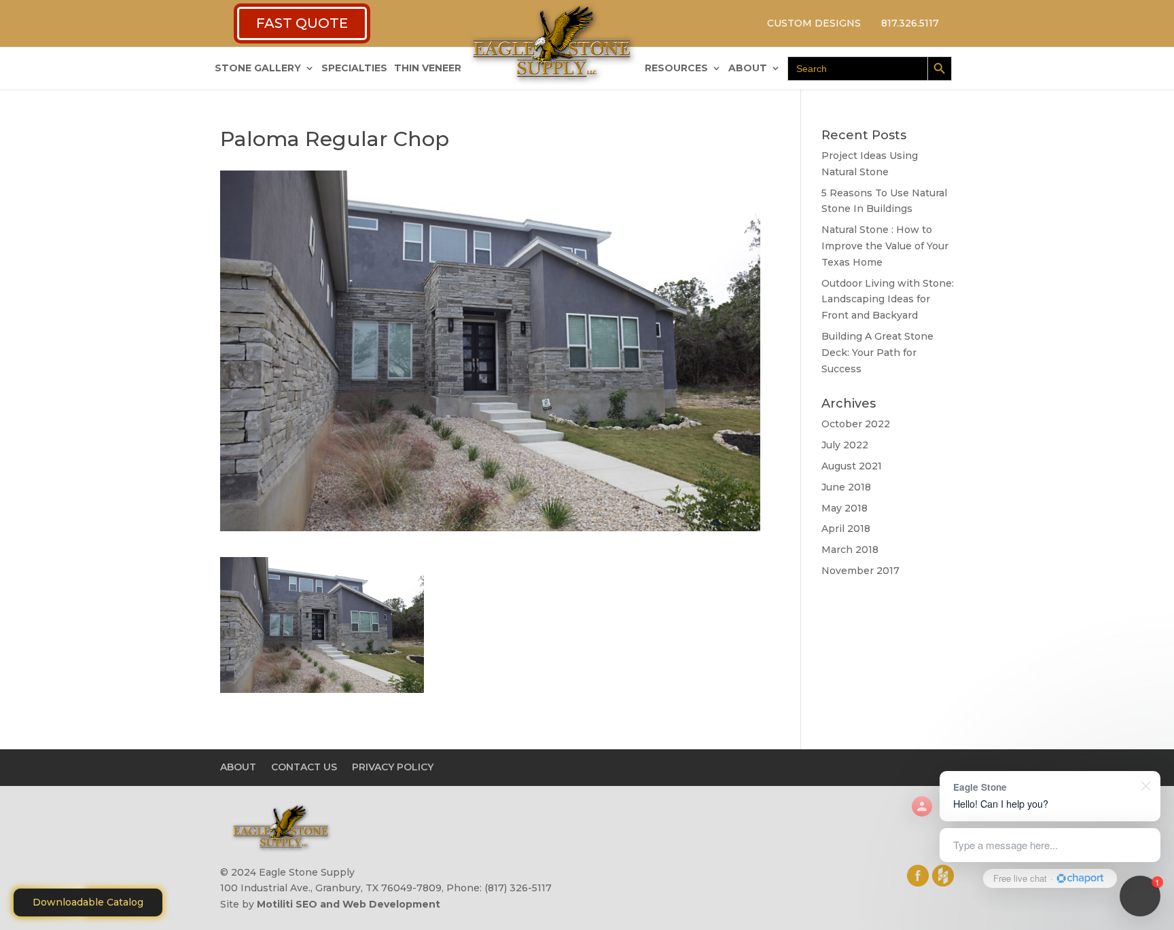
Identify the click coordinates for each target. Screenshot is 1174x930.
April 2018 (845, 528)
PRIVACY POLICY (392, 767)
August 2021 (851, 466)
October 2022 (855, 424)
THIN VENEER (427, 68)
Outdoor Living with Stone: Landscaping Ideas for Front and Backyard (887, 299)
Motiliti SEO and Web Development (348, 904)
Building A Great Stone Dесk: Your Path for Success (877, 352)
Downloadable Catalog (88, 902)
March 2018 (849, 549)
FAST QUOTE (302, 23)
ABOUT (747, 68)
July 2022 (844, 445)
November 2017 (860, 571)
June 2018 (846, 487)
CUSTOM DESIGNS (814, 23)
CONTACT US (304, 767)
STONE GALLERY (258, 68)
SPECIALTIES (354, 68)
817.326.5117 (910, 23)
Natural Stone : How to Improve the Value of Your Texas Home (884, 245)
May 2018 (844, 508)
